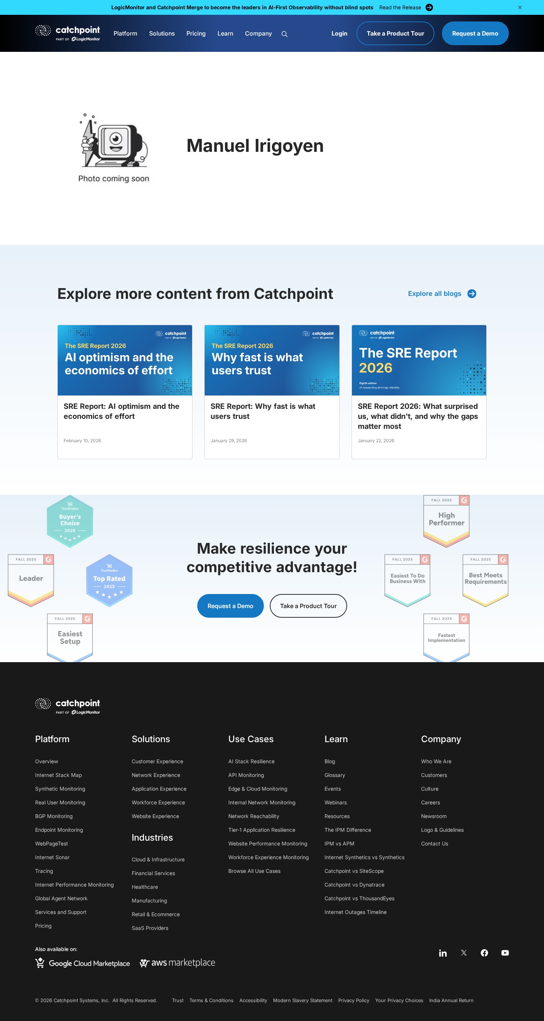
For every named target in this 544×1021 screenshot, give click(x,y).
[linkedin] (443, 953)
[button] (520, 7)
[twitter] (463, 953)
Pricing (196, 33)
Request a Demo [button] (230, 606)
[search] (302, 34)
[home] (67, 33)
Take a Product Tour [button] (308, 606)
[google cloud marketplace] (82, 962)
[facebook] (484, 953)
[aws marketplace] (177, 962)
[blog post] (125, 392)
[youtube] (505, 953)
